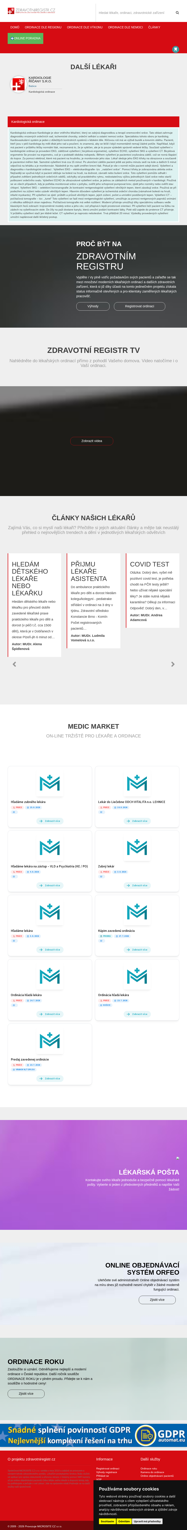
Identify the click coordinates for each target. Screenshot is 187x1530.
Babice (33, 86)
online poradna (27, 38)
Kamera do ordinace (152, 1472)
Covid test (149, 564)
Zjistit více (157, 1300)
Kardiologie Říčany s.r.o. (40, 79)
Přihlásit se (102, 1475)
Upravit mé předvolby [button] (147, 1521)
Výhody (92, 306)
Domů (14, 27)
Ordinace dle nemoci (125, 27)
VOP (99, 1479)
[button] (14, 664)
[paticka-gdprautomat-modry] (93, 1435)
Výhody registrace (106, 1472)
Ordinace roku (149, 1468)
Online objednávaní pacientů (157, 1475)
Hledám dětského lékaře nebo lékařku (30, 578)
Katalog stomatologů (175, 49)
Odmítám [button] (124, 1521)
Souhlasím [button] (107, 1521)
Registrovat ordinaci (139, 306)
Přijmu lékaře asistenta (89, 571)
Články (154, 27)
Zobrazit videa (91, 441)
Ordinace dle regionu (43, 27)
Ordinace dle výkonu (85, 27)
